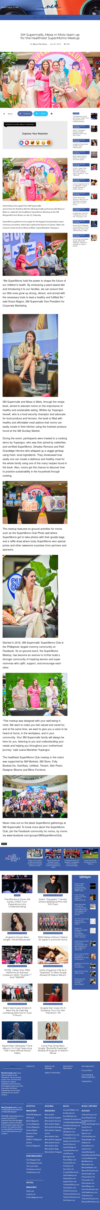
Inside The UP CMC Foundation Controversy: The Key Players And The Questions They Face (81, 945)
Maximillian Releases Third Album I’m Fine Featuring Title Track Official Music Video (81, 228)
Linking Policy (87, 1081)
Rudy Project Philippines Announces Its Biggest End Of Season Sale (80, 887)
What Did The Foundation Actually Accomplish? (79, 981)
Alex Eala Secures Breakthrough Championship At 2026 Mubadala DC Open (53, 863)
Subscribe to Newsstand (68, 1067)
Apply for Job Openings (50, 1067)
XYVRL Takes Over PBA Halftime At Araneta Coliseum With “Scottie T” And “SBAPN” (80, 171)
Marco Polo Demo (40, 44)
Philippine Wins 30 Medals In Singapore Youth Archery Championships (71, 863)
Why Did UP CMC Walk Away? (81, 972)
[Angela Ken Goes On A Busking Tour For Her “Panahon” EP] (94, 212)
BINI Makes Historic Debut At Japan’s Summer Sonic (80, 157)
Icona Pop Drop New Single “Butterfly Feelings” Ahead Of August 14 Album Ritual (80, 242)
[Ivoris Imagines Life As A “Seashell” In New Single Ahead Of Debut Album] (94, 182)
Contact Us (30, 1066)
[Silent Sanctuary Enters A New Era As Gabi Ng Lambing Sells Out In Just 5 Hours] (94, 196)
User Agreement (88, 1066)
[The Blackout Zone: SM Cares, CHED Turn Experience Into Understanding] (94, 116)
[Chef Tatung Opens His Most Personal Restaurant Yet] (93, 897)
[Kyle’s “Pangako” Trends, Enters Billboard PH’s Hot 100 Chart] (94, 129)
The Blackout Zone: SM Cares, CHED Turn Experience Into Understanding (81, 118)
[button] (95, 7)
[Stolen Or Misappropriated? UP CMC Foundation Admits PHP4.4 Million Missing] (93, 930)
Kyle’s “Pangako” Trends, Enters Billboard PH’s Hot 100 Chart (79, 132)
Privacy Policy (87, 1070)
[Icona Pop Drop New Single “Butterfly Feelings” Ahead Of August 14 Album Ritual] (94, 238)
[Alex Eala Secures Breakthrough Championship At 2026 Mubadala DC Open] (53, 853)
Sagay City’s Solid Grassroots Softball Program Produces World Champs (35, 863)
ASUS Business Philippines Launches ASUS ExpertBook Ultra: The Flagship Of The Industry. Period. (81, 909)
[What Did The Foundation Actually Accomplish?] (93, 981)
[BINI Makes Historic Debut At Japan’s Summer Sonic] (94, 155)
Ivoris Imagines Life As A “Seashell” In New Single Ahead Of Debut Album (81, 186)
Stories (4, 844)
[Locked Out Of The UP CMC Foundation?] (93, 966)
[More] (51, 113)
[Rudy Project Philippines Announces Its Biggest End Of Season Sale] (93, 886)
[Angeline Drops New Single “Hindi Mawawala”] (94, 142)
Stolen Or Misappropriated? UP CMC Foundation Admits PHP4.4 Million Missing (81, 932)
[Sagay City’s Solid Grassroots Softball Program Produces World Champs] (35, 853)
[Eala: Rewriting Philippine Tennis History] (90, 853)
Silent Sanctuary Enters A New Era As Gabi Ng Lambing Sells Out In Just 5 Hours (80, 201)
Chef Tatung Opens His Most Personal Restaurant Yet (80, 897)
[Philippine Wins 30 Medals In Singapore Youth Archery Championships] (72, 853)
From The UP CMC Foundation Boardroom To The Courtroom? (81, 956)
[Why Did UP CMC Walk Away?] (93, 973)
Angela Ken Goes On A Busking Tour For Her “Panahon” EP (80, 215)
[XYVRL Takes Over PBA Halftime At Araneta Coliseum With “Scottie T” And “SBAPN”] (94, 167)
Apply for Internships (52, 1073)
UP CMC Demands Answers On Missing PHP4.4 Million (81, 921)
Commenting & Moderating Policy (88, 1076)
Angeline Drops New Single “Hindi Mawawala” (80, 145)
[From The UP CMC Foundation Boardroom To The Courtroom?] (93, 956)
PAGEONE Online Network (79, 126)
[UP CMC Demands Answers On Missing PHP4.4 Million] (93, 921)
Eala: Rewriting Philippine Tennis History (90, 862)
